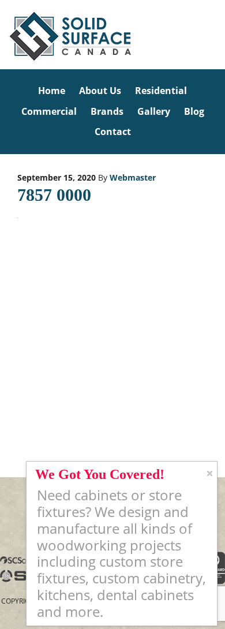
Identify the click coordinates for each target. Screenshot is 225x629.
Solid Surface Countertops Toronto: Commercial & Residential (1, 34)
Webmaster (133, 177)
